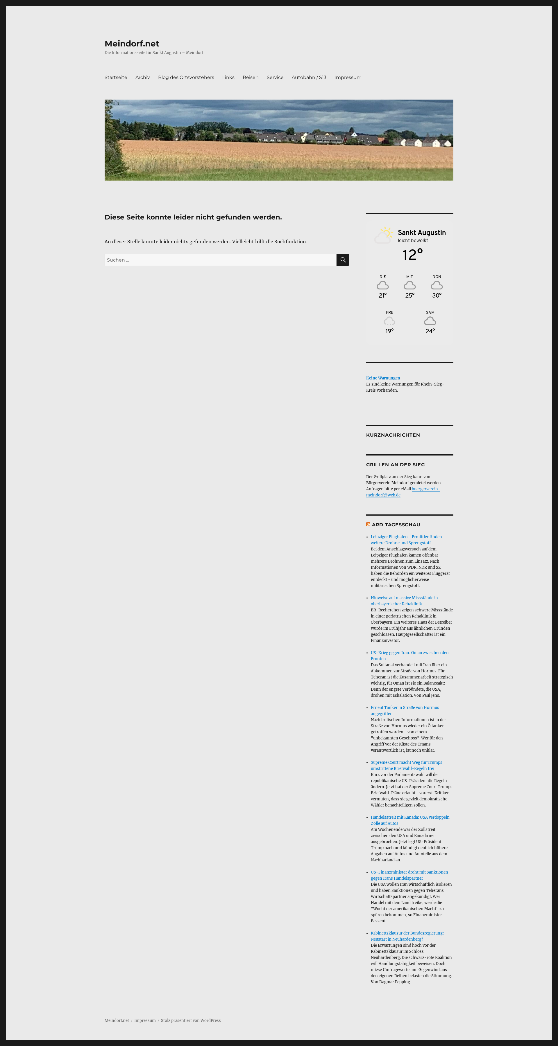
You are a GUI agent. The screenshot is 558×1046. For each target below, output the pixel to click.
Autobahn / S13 (309, 77)
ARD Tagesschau (396, 524)
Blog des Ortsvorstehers (186, 77)
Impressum (348, 77)
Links (228, 77)
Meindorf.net (132, 43)
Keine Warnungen (383, 378)
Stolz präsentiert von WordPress (191, 1020)
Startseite (116, 77)
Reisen (251, 77)
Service (275, 77)
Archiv (142, 77)
